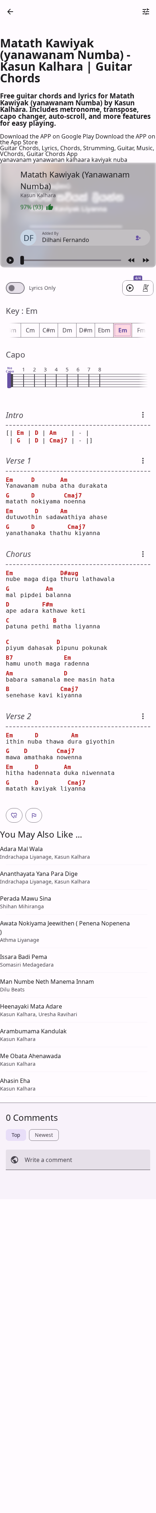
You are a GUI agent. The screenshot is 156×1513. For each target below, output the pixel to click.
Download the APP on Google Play (47, 136)
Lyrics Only (42, 287)
